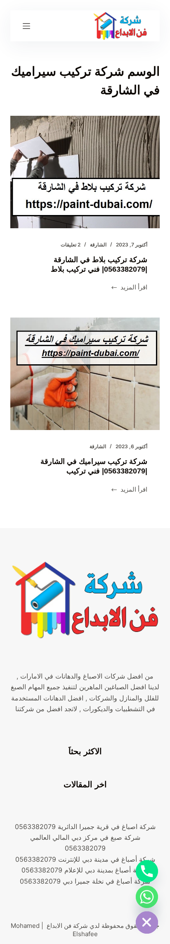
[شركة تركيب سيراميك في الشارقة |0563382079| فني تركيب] (85, 374)
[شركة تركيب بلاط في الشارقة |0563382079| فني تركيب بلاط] (85, 172)
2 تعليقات (70, 244)
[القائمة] (26, 26)
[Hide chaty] (147, 922)
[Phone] (147, 871)
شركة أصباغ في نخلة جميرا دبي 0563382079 (85, 881)
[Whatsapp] (147, 897)
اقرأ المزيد (129, 288)
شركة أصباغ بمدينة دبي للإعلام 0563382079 (85, 870)
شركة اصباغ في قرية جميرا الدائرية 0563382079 (85, 826)
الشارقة (98, 244)
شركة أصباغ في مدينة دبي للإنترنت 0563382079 (85, 859)
